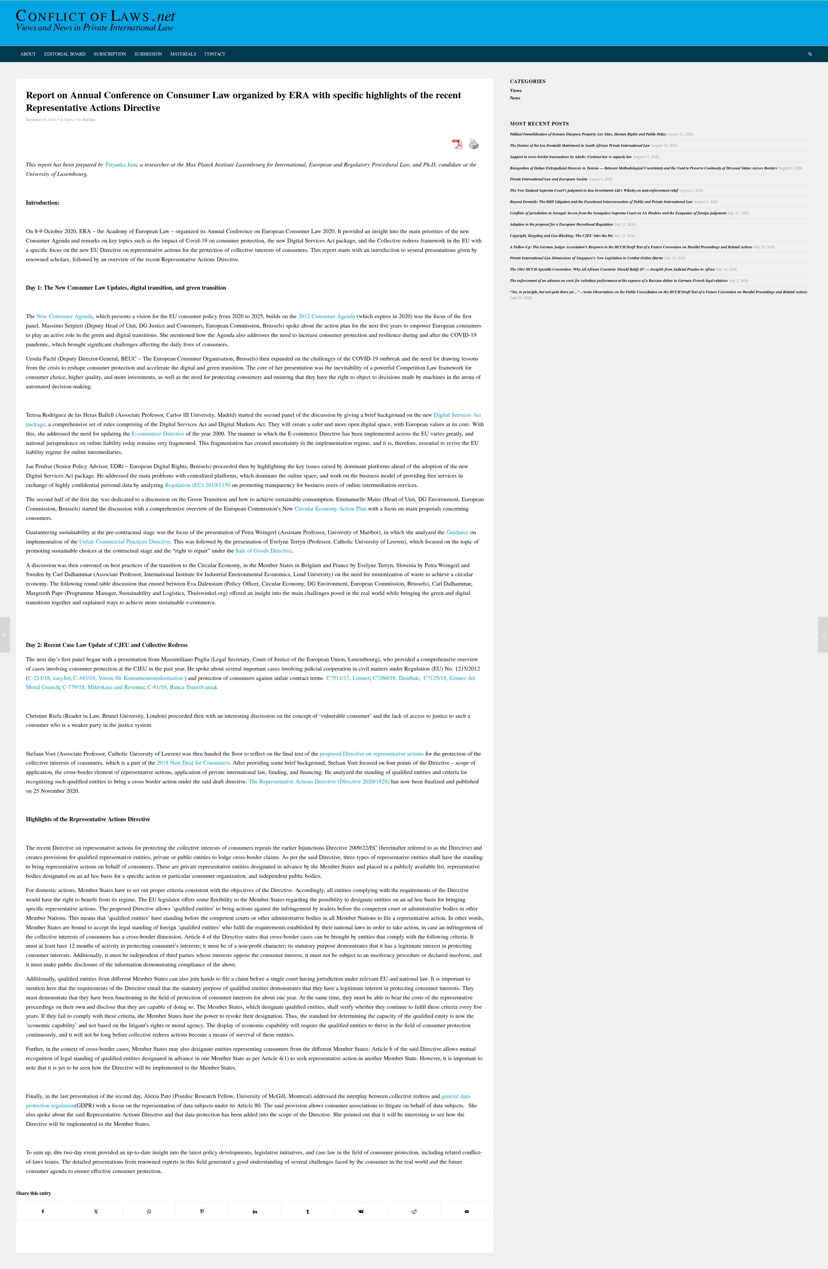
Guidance (457, 532)
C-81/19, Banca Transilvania (180, 687)
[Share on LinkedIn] (255, 1211)
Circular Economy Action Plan (330, 508)
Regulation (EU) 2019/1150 (197, 485)
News (515, 97)
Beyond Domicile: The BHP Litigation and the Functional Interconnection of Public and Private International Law (601, 201)
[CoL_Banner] (97, 23)
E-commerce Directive (158, 433)
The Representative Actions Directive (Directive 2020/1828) (319, 781)
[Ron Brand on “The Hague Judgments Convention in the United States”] (5, 634)
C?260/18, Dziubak (396, 678)
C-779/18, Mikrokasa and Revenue (103, 687)
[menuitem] (28, 54)
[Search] (808, 54)
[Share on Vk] (361, 1211)
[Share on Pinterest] (202, 1211)
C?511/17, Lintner (348, 678)
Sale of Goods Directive (263, 550)
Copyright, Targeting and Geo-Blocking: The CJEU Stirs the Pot (561, 235)
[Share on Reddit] (413, 1211)
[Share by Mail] (467, 1211)
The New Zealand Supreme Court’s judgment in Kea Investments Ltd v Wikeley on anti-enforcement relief (594, 190)
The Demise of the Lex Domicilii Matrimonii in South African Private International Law (580, 145)
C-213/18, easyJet (49, 678)
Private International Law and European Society (548, 179)
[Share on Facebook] (43, 1211)
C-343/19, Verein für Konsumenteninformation (128, 678)
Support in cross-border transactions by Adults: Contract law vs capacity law (571, 156)
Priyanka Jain (121, 164)
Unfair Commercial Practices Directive (124, 541)
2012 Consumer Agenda (326, 316)
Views (68, 119)
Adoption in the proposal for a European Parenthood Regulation (561, 224)
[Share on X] (96, 1211)
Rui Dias (88, 119)
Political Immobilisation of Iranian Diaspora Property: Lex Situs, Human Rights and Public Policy (588, 134)
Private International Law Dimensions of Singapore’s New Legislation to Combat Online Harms (586, 258)
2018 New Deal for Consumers (193, 762)
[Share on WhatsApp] (149, 1211)
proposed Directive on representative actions (372, 753)
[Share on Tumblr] (308, 1211)
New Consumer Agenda (65, 316)
